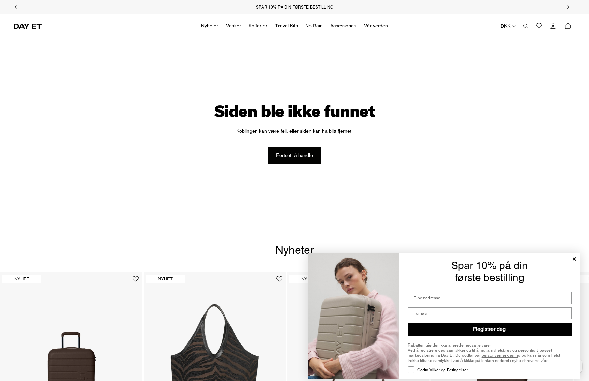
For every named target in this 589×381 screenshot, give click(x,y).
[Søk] (525, 25)
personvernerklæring (501, 355)
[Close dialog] (574, 258)
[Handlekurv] (567, 25)
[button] (135, 281)
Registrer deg (489, 329)
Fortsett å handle (294, 155)
